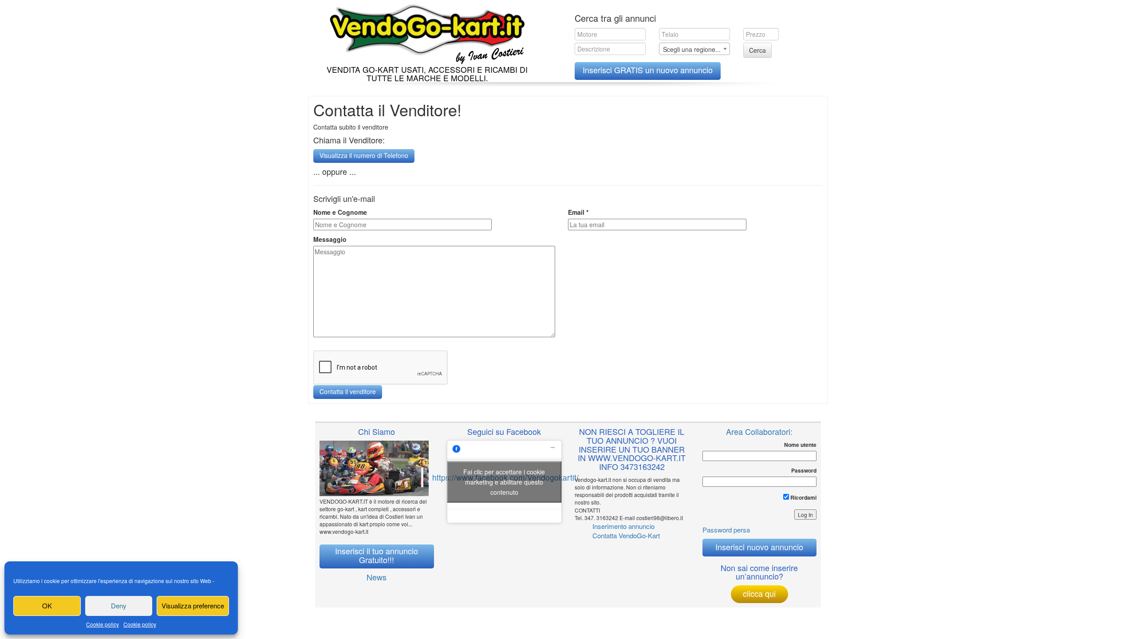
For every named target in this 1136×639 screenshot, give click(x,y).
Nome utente (800, 445)
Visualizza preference (193, 605)
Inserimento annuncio (623, 526)
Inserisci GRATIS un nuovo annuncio (648, 69)
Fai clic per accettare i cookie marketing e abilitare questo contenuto (504, 481)
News (377, 577)
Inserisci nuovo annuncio (759, 546)
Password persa (726, 529)
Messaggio (330, 239)
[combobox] (694, 49)
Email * (578, 212)
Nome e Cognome (340, 212)
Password (803, 470)
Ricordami (802, 497)
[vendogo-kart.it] (425, 32)
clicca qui (759, 593)
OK (47, 605)
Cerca (757, 50)
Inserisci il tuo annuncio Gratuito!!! (376, 555)
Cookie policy (102, 624)
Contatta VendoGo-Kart (626, 535)
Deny (118, 605)
